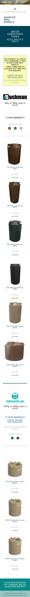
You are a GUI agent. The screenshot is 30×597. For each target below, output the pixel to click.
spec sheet (15, 177)
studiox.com (23, 595)
